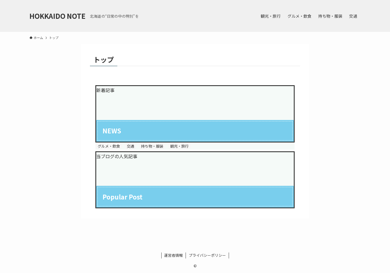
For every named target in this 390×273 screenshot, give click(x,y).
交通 (130, 146)
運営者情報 (173, 255)
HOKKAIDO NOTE (57, 16)
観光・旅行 (179, 146)
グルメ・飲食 (109, 146)
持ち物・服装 (152, 146)
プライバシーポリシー (207, 255)
